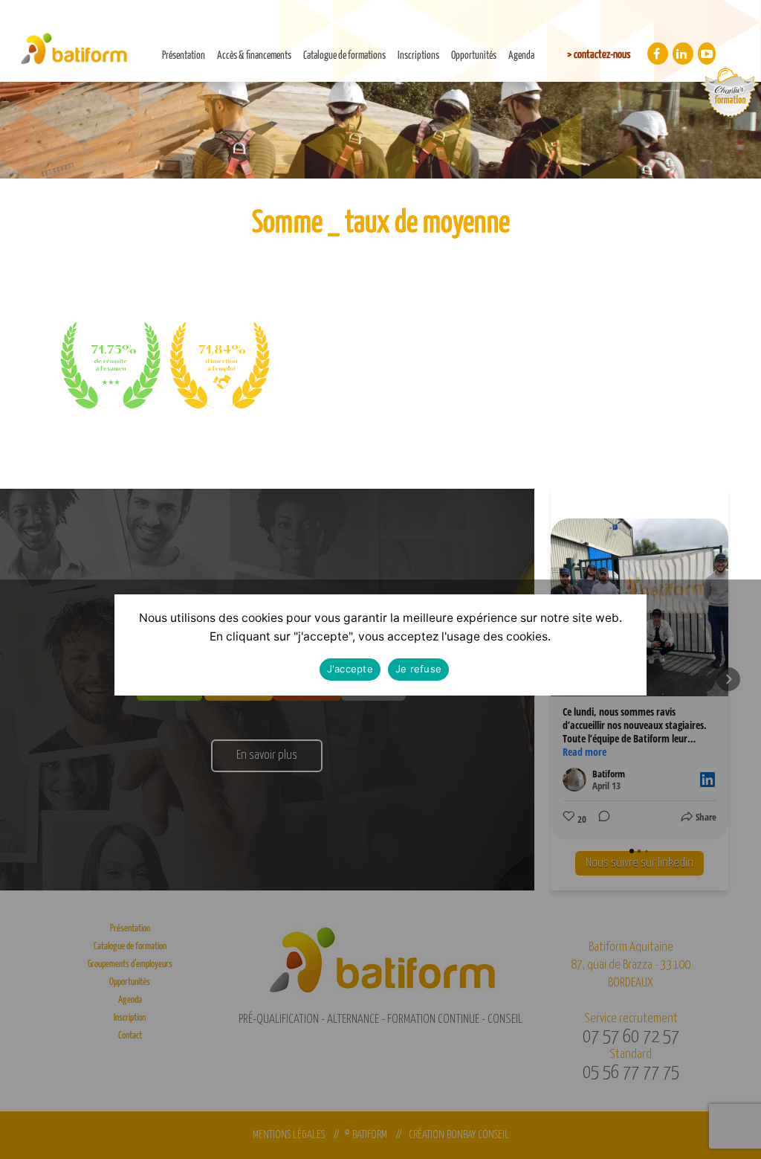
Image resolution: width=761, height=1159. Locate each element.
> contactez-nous (599, 54)
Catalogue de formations (344, 56)
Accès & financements (254, 56)
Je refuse (418, 669)
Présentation (183, 56)
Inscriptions (418, 56)
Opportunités (473, 56)
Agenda (521, 56)
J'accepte (350, 669)
